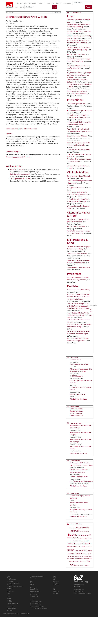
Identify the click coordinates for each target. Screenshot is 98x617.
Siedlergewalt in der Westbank (78, 150)
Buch (71, 534)
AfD (70, 528)
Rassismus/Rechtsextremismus (15, 586)
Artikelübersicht (21, 3)
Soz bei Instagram (76, 411)
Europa (90, 538)
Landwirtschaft (34, 596)
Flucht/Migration (11, 579)
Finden (88, 7)
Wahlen (81, 565)
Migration (85, 553)
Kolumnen (32, 600)
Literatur (78, 553)
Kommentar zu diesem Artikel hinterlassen (21, 129)
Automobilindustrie (84, 531)
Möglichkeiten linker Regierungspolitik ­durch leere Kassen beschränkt (79, 75)
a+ (90, 309)
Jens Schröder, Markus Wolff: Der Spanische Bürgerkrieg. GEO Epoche (79, 315)
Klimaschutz (78, 550)
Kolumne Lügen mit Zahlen (37, 606)
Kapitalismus (89, 546)
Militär (89, 553)
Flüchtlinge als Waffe (77, 394)
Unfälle (32, 584)
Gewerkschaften (11, 608)
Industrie (32, 593)
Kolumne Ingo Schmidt (36, 605)
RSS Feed (55, 593)
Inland (8, 576)
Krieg (84, 550)
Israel (83, 546)
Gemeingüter (33, 588)
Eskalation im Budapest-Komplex (79, 110)
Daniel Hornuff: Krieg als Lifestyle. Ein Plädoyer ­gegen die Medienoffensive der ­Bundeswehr (79, 306)
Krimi (54, 578)
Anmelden (26, 613)
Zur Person (56, 585)
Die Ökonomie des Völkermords (81, 481)
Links (54, 590)
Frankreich (75, 541)
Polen (76, 558)
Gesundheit (80, 544)
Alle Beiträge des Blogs (78, 399)
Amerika (73, 528)
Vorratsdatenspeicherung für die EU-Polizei (26, 16)
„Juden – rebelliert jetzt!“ (79, 477)
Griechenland (78, 546)
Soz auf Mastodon (76, 416)
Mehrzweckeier (75, 360)
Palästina (85, 556)
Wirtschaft (86, 565)
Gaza (84, 541)
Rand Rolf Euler (10, 12)
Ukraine (82, 561)
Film (71, 541)
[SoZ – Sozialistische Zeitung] (9, 5)
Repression (10, 588)
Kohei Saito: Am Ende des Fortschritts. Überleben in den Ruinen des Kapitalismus (78, 296)
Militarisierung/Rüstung (13, 583)
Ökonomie (80, 556)
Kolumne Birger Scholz (36, 601)
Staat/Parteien (11, 592)
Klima (70, 550)
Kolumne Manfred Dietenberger (38, 608)
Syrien (77, 561)
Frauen (80, 541)
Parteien (71, 558)
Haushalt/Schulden (35, 591)
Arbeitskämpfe (11, 607)
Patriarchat (10, 585)
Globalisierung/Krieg (12, 603)
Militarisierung (72, 556)
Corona (77, 535)
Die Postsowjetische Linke (76, 104)
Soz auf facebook (76, 409)
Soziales (9, 590)
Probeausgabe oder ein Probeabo (18, 157)
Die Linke (76, 538)
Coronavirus (84, 535)
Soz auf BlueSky (76, 413)
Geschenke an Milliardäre (79, 364)
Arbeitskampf (81, 527)
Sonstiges (55, 583)
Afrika (8, 597)
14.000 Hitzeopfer (76, 376)
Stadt (8, 593)
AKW (31, 581)
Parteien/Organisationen (36, 576)
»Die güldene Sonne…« (75, 188)
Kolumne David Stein (35, 603)
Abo (54, 588)
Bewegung (33, 578)
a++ (91, 311)
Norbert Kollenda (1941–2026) (78, 290)
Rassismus (72, 561)
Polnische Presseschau (85, 558)
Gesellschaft (10, 581)
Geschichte (56, 581)
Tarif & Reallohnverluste (76, 54)
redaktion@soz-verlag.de (84, 593)
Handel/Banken (34, 589)
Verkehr (77, 565)
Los (54, 7)
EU (87, 538)
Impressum (56, 591)
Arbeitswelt (10, 610)
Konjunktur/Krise (34, 595)
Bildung (9, 578)
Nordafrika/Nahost (12, 602)
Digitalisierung (82, 538)
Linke (72, 553)
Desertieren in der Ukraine (77, 136)
